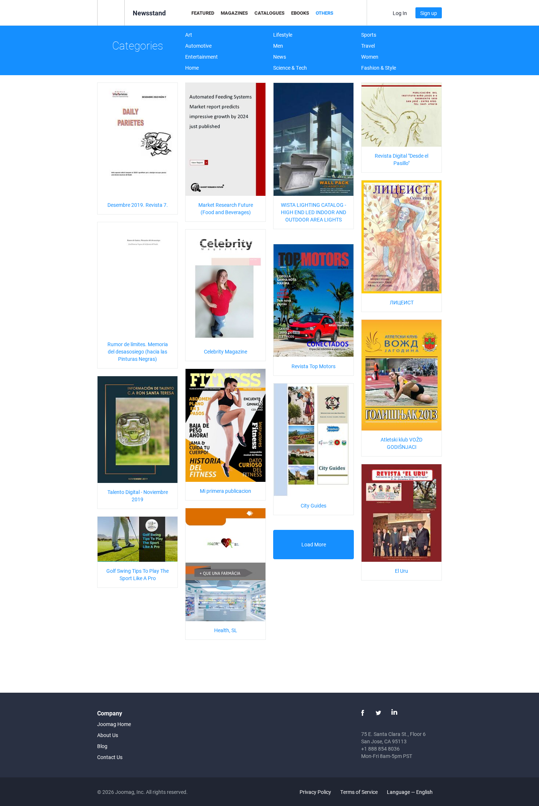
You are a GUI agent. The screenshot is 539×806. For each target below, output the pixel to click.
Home (192, 67)
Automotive (198, 45)
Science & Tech (290, 67)
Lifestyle (282, 34)
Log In (400, 13)
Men (278, 45)
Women (369, 56)
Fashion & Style (378, 67)
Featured (202, 13)
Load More (313, 544)
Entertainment (201, 56)
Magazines (234, 13)
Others (324, 13)
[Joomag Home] (111, 12)
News (279, 56)
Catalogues (269, 13)
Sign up (428, 13)
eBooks (300, 13)
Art (188, 34)
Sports (368, 34)
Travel (368, 45)
